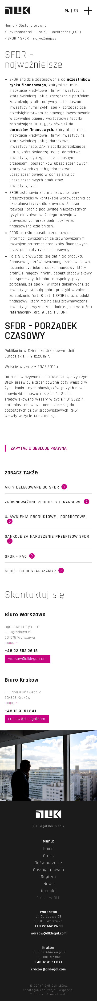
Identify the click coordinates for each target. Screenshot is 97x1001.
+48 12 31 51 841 (20, 711)
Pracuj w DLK (48, 897)
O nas (48, 856)
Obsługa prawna (48, 869)
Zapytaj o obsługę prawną (39, 448)
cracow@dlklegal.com (26, 719)
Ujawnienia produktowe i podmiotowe (48, 521)
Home (48, 848)
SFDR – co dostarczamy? (48, 572)
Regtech (48, 876)
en (76, 10)
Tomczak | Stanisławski (48, 994)
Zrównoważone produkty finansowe (48, 504)
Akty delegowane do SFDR (48, 489)
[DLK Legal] (17, 11)
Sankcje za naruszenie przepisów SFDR (48, 541)
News (49, 884)
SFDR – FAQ (48, 558)
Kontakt (48, 891)
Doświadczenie (48, 862)
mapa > (11, 642)
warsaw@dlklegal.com (27, 658)
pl (67, 10)
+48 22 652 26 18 (21, 650)
